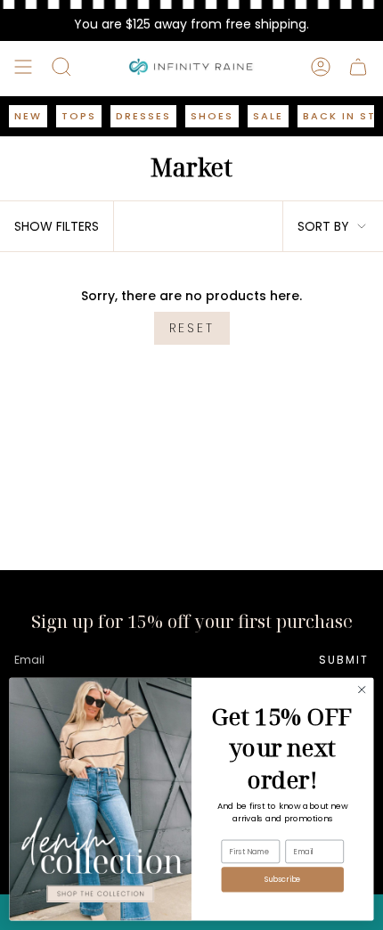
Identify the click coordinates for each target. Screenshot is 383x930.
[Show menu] (23, 66)
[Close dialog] (362, 689)
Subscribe (283, 879)
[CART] (358, 66)
